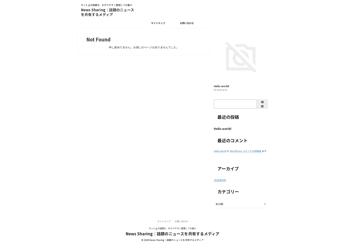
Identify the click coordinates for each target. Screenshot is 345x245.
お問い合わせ (187, 23)
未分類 (219, 204)
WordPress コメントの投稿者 (245, 151)
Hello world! (221, 86)
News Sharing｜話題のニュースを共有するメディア (107, 12)
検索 (262, 104)
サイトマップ (158, 23)
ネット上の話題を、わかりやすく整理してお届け (172, 228)
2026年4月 (220, 180)
